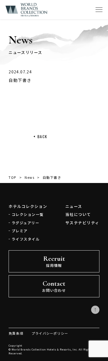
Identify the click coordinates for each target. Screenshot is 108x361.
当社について (78, 214)
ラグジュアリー (25, 222)
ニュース (73, 206)
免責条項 (16, 333)
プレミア (20, 230)
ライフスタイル (26, 239)
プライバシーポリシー (50, 333)
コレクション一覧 (28, 214)
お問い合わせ (54, 286)
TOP (13, 177)
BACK (42, 136)
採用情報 (54, 261)
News (29, 177)
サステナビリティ (82, 222)
